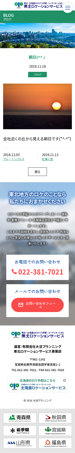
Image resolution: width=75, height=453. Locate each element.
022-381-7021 (40, 271)
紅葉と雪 (47, 159)
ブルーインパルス (13, 159)
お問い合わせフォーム (41, 305)
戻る (37, 171)
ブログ (37, 74)
